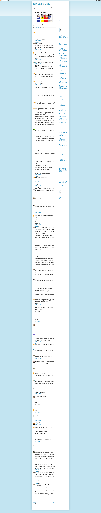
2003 (59, 192)
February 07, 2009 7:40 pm (38, 420)
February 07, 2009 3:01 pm (38, 181)
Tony (35, 31)
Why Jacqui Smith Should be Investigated (62, 175)
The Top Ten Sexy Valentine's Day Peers (63, 153)
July (59, 28)
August (60, 27)
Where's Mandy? (61, 171)
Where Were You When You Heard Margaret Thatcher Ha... (63, 55)
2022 (59, 20)
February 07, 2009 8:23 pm (38, 424)
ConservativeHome (45, 22)
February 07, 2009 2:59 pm (38, 174)
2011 (59, 21)
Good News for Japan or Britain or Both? (63, 172)
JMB (35, 343)
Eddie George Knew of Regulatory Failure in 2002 (63, 119)
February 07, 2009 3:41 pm (38, 304)
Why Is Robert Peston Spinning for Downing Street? (63, 154)
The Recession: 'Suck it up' (62, 95)
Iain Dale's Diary (41, 3)
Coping (60, 54)
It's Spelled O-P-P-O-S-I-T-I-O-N (62, 68)
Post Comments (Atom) (38, 503)
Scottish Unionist (37, 422)
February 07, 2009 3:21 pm (38, 224)
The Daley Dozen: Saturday (62, 36)
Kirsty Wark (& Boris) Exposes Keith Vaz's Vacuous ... (63, 159)
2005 (59, 190)
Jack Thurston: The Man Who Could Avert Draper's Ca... (63, 132)
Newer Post (34, 502)
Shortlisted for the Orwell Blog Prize (63, 65)
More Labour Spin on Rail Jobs (62, 168)
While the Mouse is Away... (62, 106)
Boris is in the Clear (61, 69)
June (59, 29)
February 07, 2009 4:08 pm (38, 341)
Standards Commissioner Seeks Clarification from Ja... (62, 116)
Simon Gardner (36, 226)
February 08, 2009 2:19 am (38, 441)
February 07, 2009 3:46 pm (38, 321)
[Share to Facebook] (44, 27)
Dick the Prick (36, 42)
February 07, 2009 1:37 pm (38, 63)
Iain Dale (60, 197)
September (60, 26)
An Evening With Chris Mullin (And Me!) (63, 86)
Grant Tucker (60, 196)
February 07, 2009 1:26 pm (38, 40)
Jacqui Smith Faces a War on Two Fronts (63, 139)
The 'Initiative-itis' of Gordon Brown (63, 82)
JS (59, 198)
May (59, 30)
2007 (59, 188)
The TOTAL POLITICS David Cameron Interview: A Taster (63, 113)
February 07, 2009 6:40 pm (38, 406)
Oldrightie (36, 214)
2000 (59, 193)
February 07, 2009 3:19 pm (38, 212)
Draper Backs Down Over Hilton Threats (63, 109)
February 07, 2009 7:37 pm (38, 412)
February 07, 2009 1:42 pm (38, 84)
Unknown (36, 51)
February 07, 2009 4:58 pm (38, 358)
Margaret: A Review (61, 52)
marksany (36, 61)
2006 (59, 189)
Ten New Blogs (60, 87)
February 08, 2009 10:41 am (38, 469)
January (60, 186)
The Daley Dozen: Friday (62, 43)
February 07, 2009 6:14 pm (38, 393)
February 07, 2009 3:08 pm (38, 185)
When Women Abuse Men (62, 140)
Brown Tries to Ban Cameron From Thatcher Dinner (63, 135)
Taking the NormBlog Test (62, 49)
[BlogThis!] (42, 27)
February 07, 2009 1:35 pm (38, 59)
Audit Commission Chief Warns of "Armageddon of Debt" (62, 48)
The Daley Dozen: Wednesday (62, 108)
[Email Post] (40, 27)
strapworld (36, 176)
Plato (35, 395)
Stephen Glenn (36, 128)
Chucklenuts (36, 187)
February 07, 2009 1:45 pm (38, 89)
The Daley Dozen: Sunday (62, 85)
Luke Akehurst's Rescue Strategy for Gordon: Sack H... (63, 185)
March (60, 32)
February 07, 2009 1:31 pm (38, 49)
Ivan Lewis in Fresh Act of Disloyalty (63, 181)
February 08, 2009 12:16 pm (38, 481)
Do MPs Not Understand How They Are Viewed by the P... (63, 141)
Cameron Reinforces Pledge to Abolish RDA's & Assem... (63, 145)
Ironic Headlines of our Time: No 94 (63, 39)
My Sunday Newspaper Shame (62, 143)
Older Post (54, 502)
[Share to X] (43, 27)
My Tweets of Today (61, 144)
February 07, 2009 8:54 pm (38, 435)
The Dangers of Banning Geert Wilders (63, 169)
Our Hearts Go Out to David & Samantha (63, 66)
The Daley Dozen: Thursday (62, 53)
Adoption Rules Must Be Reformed (63, 170)
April (59, 31)
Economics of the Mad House (62, 105)
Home (44, 502)
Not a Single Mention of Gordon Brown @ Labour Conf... (63, 35)
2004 (59, 191)
